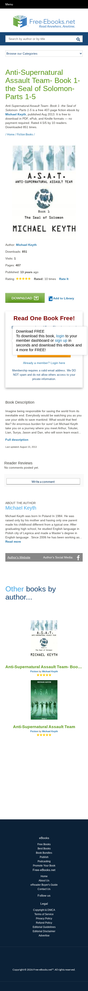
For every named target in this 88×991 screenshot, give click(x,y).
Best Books (44, 848)
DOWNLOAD (22, 298)
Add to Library (63, 298)
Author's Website (18, 557)
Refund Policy (44, 922)
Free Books (44, 844)
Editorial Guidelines (44, 927)
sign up (61, 340)
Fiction (34, 671)
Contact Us (44, 889)
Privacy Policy (44, 918)
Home (44, 876)
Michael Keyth (15, 114)
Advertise (44, 935)
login (60, 336)
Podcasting (44, 861)
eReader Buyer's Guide (44, 884)
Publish (44, 857)
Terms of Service (44, 914)
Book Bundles (44, 852)
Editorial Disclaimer (44, 931)
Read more (13, 541)
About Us (44, 880)
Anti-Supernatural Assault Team (44, 726)
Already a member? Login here (44, 363)
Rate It (64, 279)
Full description (16, 439)
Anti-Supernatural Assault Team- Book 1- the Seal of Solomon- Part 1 (44, 667)
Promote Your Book (44, 865)
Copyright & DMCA (44, 909)
